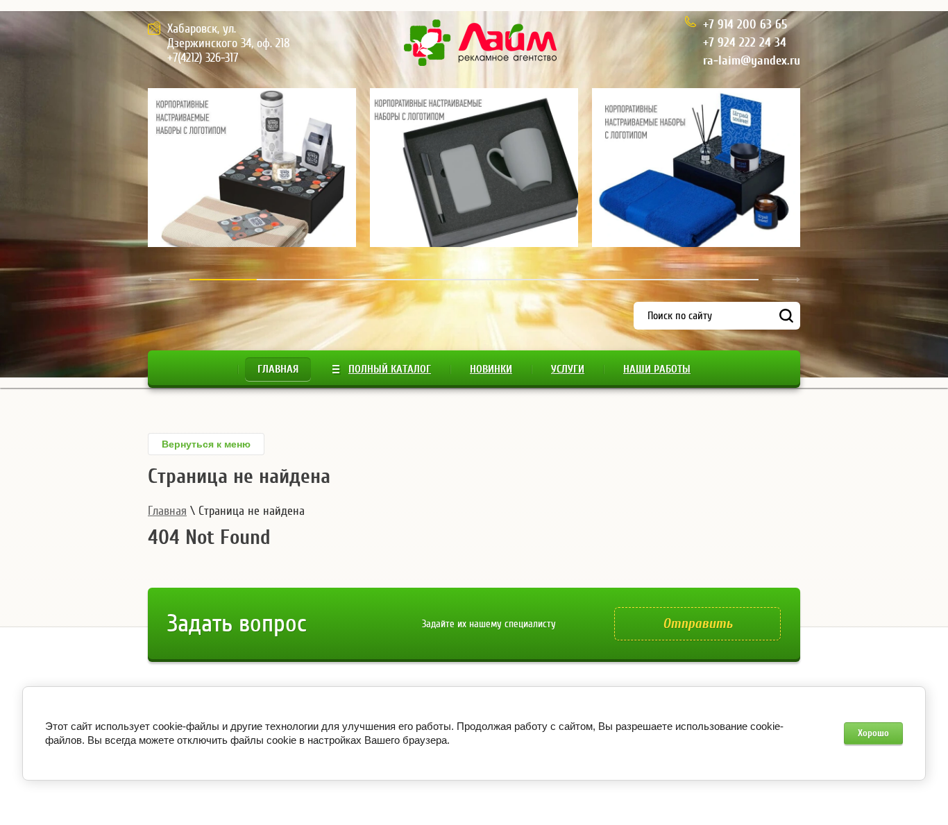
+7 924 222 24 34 (744, 42)
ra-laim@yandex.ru (751, 60)
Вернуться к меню (206, 444)
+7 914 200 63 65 (745, 24)
